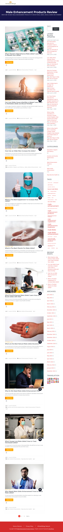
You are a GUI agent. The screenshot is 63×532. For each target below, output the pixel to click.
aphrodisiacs (50, 184)
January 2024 (50, 368)
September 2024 (51, 343)
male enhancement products (52, 212)
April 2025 (49, 325)
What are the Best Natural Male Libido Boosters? (22, 344)
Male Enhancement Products (26, 70)
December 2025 (51, 310)
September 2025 (51, 316)
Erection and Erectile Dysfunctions (16, 407)
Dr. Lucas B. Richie (11, 70)
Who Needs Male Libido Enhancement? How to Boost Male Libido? (24, 492)
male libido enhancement (53, 233)
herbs (56, 199)
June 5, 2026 (8, 52)
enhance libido (53, 191)
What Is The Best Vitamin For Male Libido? (20, 248)
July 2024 (49, 349)
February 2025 (50, 331)
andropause (55, 182)
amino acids (50, 182)
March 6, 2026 (8, 198)
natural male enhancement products (52, 240)
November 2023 (51, 371)
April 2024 (49, 359)
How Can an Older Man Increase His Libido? (20, 151)
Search (49, 26)
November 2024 (51, 337)
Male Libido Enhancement (31, 167)
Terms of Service (17, 526)
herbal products (51, 199)
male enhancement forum (52, 208)
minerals (55, 236)
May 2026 (49, 297)
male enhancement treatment (53, 225)
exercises (54, 195)
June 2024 (49, 352)
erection (49, 195)
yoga (57, 248)
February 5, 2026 (9, 246)
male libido (52, 230)
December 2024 (51, 334)
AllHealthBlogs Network (43, 526)
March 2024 (50, 362)
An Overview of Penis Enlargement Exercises (52, 51)
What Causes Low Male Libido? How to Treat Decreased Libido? (20, 442)
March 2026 (50, 304)
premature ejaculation (52, 243)
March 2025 (50, 328)
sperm (49, 248)
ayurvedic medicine (51, 186)
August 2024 (50, 346)
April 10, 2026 (8, 149)
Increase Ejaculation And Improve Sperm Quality (53, 89)
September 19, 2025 (9, 389)
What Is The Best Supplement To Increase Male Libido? (21, 200)
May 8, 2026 (7, 100)
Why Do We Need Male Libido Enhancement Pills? (22, 391)
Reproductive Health (24, 118)
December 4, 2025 (9, 293)
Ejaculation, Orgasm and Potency (15, 167)
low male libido (52, 201)
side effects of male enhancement (51, 246)
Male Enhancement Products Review (25, 529)
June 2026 (49, 294)
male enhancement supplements (52, 220)
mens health (50, 236)
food (52, 197)
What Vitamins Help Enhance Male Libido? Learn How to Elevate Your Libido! (24, 54)
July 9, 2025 (7, 439)
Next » (28, 516)
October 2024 (50, 340)
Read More (9, 62)
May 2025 (49, 322)
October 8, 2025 (9, 342)
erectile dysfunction (52, 193)
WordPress (51, 529)
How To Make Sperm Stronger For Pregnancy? (52, 85)
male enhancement (53, 205)
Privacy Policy (29, 526)
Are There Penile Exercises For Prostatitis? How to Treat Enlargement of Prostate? (52, 45)
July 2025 (49, 319)
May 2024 (49, 355)
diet (48, 191)
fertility (49, 197)
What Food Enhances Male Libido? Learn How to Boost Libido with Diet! (22, 296)
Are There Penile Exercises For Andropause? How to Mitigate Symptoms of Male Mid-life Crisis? (52, 99)
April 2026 (49, 300)
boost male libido (53, 189)
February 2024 (50, 365)
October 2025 (50, 313)
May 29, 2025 (8, 489)
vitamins (53, 248)
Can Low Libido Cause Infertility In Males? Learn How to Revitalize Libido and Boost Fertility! (23, 103)
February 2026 (50, 307)
